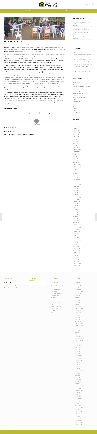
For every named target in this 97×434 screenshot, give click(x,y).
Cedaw (88, 52)
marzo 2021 (76, 177)
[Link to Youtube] (90, 4)
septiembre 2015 (77, 252)
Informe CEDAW (81, 66)
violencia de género (86, 71)
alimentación (79, 52)
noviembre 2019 (77, 198)
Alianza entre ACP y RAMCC (14, 41)
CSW (90, 56)
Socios (74, 108)
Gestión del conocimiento (79, 97)
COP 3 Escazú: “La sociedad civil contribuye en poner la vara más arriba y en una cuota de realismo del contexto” (83, 23)
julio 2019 (75, 205)
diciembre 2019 (76, 196)
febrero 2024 (76, 126)
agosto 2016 (76, 243)
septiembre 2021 (77, 166)
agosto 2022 (76, 153)
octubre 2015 (76, 250)
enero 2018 (76, 224)
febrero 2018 (76, 222)
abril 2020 (75, 194)
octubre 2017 (76, 229)
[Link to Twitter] (87, 4)
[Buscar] (73, 11)
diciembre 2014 (76, 261)
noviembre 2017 (77, 228)
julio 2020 (75, 188)
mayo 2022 (75, 156)
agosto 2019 (76, 203)
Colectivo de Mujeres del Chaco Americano (82, 54)
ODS (74, 103)
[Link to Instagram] (85, 4)
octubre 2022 (76, 151)
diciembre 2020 (76, 179)
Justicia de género (77, 101)
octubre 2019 (76, 200)
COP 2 (81, 56)
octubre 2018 (76, 213)
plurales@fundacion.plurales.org (12, 288)
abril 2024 (75, 123)
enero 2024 (76, 128)
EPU (88, 61)
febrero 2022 (76, 162)
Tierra (79, 71)
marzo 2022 (76, 160)
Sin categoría (76, 106)
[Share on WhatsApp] (29, 113)
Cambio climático (32, 44)
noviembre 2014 (77, 263)
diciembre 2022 (76, 147)
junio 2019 (75, 207)
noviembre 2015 (77, 248)
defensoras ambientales (82, 59)
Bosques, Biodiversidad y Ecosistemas (20, 44)
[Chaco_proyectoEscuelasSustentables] (34, 28)
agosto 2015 (76, 254)
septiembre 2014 (77, 265)
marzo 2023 (76, 143)
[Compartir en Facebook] (9, 113)
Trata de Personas (77, 112)
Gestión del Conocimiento (87, 64)
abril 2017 (75, 235)
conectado (18, 134)
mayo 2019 (75, 209)
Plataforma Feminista (78, 105)
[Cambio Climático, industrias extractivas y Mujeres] (96, 217)
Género (75, 66)
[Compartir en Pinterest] (40, 113)
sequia (75, 71)
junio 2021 (75, 171)
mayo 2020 (75, 192)
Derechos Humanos (78, 93)
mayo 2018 (75, 216)
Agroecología (76, 82)
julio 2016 (75, 244)
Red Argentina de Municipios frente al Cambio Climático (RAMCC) (23, 51)
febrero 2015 (76, 259)
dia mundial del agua (78, 61)
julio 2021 (75, 170)
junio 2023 (75, 140)
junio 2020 (75, 190)
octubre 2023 (76, 134)
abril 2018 (75, 218)
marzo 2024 (76, 125)
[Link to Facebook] (83, 4)
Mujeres (87, 66)
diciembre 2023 (76, 130)
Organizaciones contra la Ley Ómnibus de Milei (82, 41)
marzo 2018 (76, 220)
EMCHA (85, 61)
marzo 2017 (76, 237)
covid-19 (85, 56)
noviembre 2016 (77, 241)
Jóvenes (75, 99)
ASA (84, 52)
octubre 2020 (76, 183)
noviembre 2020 (77, 181)
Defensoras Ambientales (79, 91)
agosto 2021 (76, 168)
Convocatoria (76, 56)
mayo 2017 (75, 233)
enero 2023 (76, 145)
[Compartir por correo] (60, 113)
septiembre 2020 (77, 185)
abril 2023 (75, 141)
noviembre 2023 (77, 132)
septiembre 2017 (77, 231)
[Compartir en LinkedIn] (50, 113)
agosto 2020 (76, 186)
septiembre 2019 (77, 201)
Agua (75, 52)
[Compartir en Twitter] (19, 113)
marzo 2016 (76, 246)
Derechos (90, 59)
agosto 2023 (76, 136)
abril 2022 (75, 158)
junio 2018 (75, 214)
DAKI (74, 59)
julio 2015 (75, 256)
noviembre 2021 (77, 164)
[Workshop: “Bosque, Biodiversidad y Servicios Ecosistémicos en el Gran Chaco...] (1, 217)
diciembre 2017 (76, 226)
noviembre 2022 (77, 149)
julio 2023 (75, 138)
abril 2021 (75, 175)
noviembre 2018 (77, 211)
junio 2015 (75, 258)
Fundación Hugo (77, 64)
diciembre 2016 (76, 239)
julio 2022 (75, 155)
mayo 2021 (75, 173)
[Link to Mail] (92, 4)
